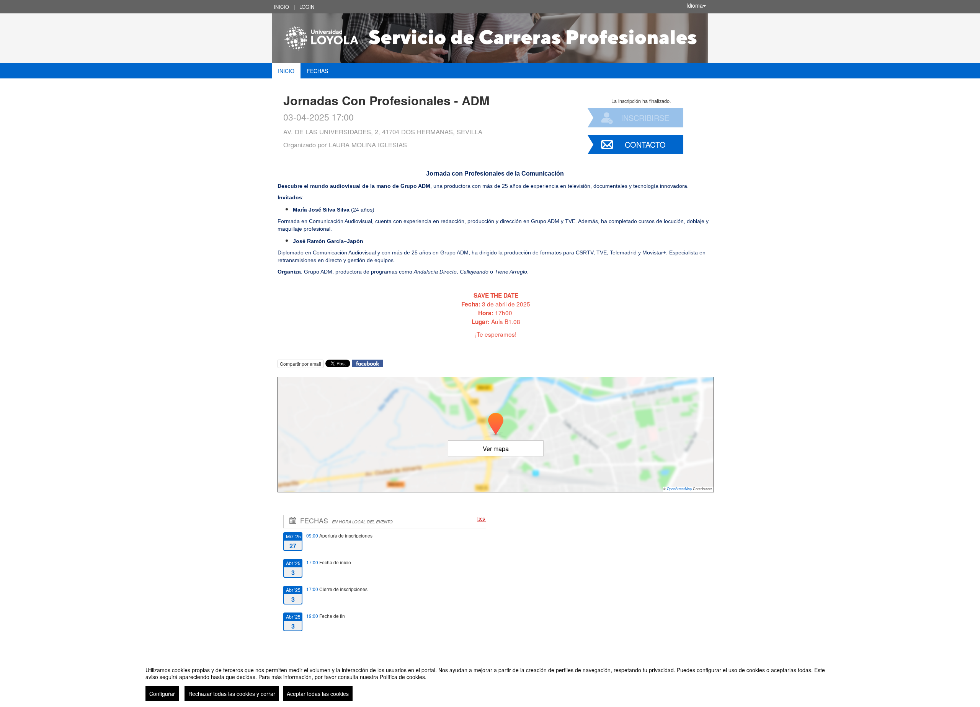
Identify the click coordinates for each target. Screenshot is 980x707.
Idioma (694, 5)
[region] (490, 681)
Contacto (645, 144)
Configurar (162, 693)
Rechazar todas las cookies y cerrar (231, 693)
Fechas (317, 71)
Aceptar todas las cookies (318, 693)
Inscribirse (645, 117)
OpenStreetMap (679, 488)
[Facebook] (367, 362)
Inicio (281, 6)
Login (306, 6)
